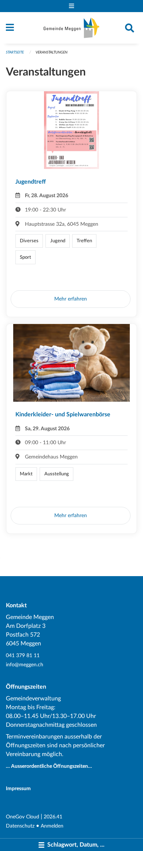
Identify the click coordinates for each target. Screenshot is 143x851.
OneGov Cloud (22, 816)
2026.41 (53, 816)
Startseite (15, 52)
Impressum (18, 788)
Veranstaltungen (51, 52)
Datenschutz (20, 826)
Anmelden (52, 826)
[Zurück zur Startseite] (71, 28)
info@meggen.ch (24, 664)
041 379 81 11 (23, 655)
